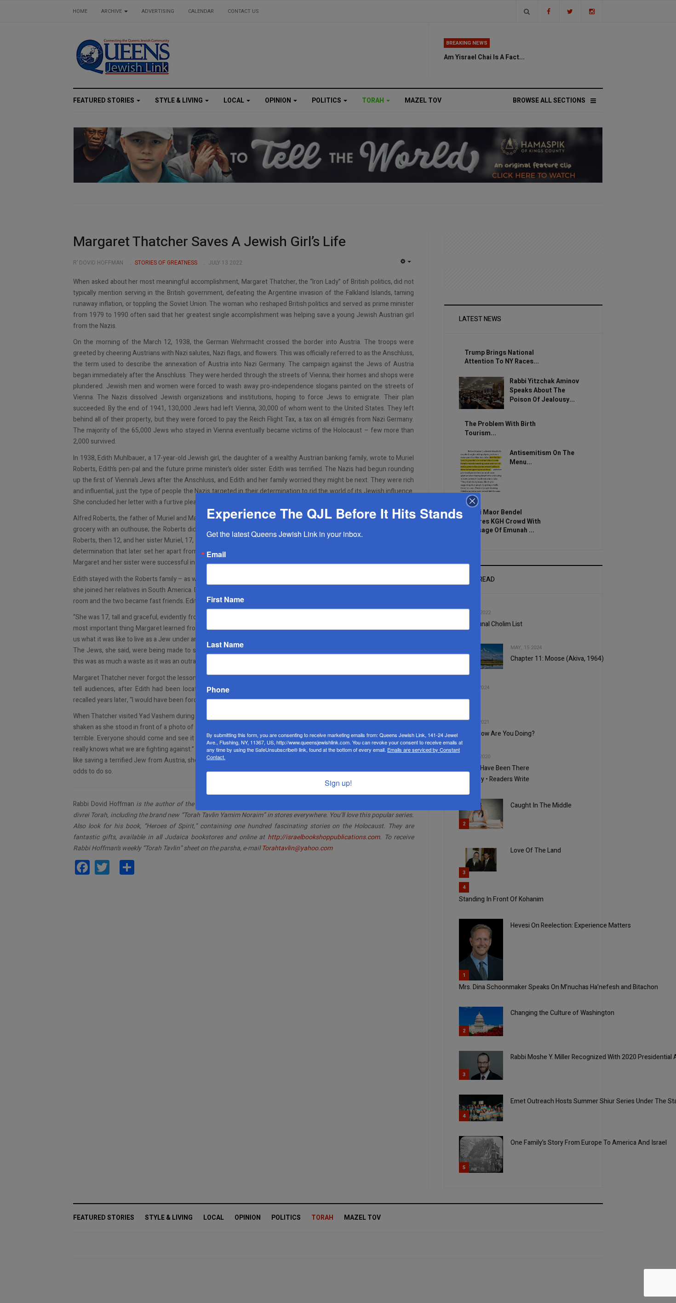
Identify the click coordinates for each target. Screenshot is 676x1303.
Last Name (225, 644)
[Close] (472, 501)
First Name (225, 599)
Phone (217, 689)
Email (216, 554)
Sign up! (338, 783)
